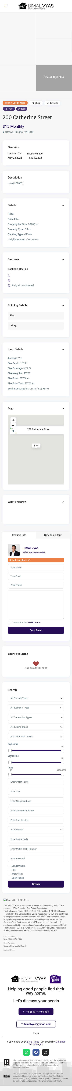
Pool (13, 870)
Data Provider (9, 943)
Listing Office (9, 949)
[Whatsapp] (26, 1052)
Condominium (18, 866)
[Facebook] (36, 1052)
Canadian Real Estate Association (32, 908)
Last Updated (9, 936)
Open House (17, 878)
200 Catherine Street (38, 429)
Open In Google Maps (15, 103)
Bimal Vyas (30, 548)
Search (36, 884)
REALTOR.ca (13, 905)
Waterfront (17, 874)
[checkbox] (9, 622)
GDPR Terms (34, 622)
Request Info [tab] (19, 535)
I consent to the (26, 622)
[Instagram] (45, 1052)
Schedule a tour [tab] (53, 535)
